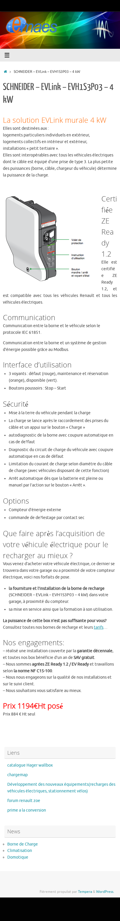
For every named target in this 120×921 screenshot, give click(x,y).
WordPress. (105, 891)
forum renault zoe (23, 800)
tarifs (98, 627)
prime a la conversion (26, 810)
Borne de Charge (22, 844)
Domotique (17, 857)
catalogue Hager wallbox (30, 765)
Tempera (85, 891)
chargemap (17, 774)
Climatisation (19, 850)
